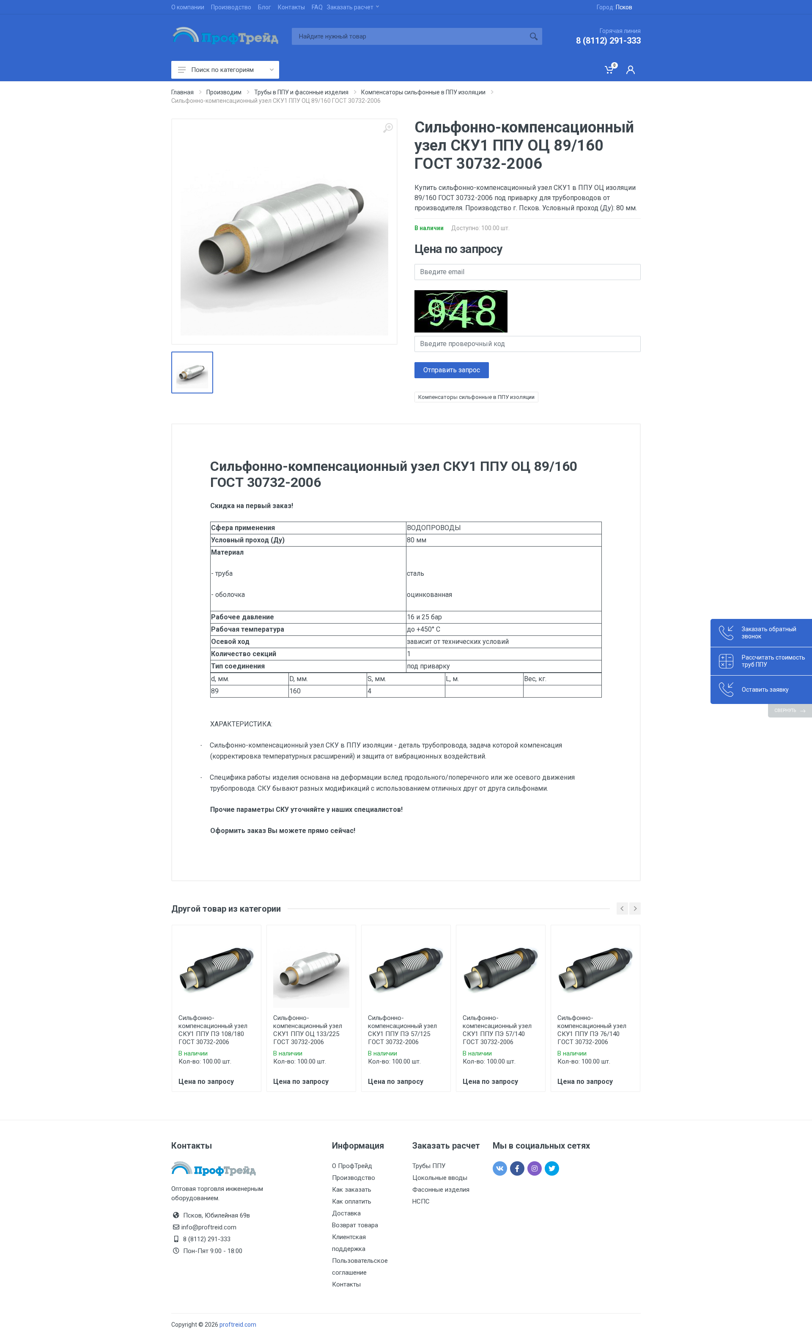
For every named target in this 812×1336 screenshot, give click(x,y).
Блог (264, 7)
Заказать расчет (350, 7)
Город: (614, 7)
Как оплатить (351, 1201)
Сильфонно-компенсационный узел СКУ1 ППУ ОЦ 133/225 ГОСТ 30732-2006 (307, 1030)
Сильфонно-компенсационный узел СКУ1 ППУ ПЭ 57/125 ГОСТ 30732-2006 (402, 1030)
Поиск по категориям (222, 70)
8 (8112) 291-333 (608, 41)
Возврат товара (355, 1225)
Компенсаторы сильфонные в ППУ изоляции (476, 397)
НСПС (421, 1201)
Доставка (346, 1213)
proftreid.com (237, 1324)
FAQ (317, 7)
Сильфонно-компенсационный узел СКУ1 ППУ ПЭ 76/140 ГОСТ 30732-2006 (591, 1030)
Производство (231, 7)
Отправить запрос (451, 370)
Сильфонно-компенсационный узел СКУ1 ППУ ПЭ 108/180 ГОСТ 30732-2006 (212, 1030)
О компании (187, 7)
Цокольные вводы (439, 1178)
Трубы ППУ (428, 1166)
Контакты (291, 7)
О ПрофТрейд (352, 1166)
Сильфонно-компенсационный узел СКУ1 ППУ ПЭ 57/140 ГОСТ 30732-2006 (497, 1030)
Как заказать (351, 1189)
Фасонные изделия (440, 1189)
